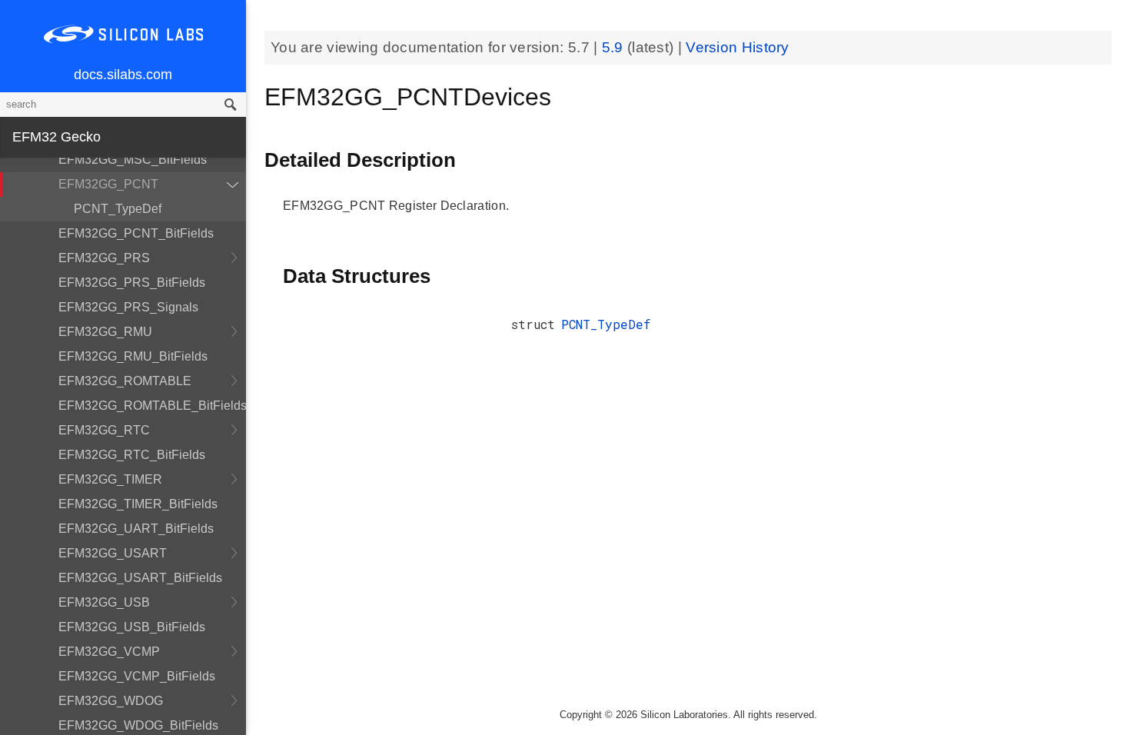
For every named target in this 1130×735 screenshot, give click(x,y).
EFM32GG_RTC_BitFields (131, 454)
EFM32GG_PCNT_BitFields (136, 233)
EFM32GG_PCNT (108, 184)
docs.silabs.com (123, 74)
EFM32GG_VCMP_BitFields (136, 676)
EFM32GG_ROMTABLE (124, 380)
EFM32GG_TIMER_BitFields (138, 504)
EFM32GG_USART (112, 553)
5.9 (614, 47)
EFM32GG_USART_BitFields (140, 577)
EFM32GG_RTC (104, 430)
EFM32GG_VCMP (109, 651)
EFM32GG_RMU (105, 331)
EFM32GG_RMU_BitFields (133, 356)
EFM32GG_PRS (104, 257)
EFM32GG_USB (104, 602)
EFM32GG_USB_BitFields (131, 627)
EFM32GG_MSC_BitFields (132, 159)
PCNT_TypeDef (117, 208)
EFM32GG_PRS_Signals (128, 307)
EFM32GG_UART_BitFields (136, 528)
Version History (737, 47)
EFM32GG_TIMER (110, 479)
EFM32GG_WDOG (110, 700)
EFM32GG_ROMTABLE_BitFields (152, 405)
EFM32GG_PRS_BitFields (131, 282)
